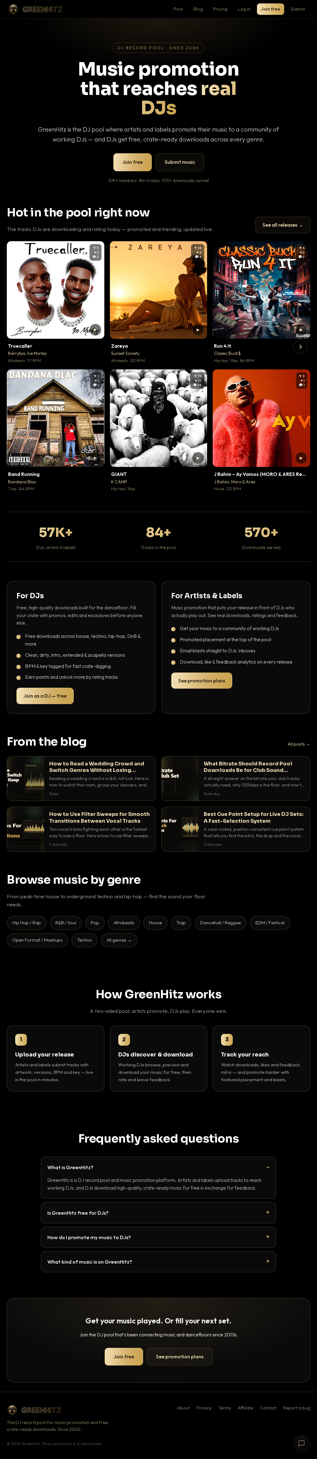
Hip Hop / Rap (26, 922)
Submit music (180, 162)
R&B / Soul (65, 922)
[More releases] (300, 347)
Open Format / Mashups (37, 940)
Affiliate (245, 1408)
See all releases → (283, 225)
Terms (224, 1408)
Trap (181, 922)
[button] (95, 330)
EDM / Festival (269, 922)
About (183, 1408)
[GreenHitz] (35, 9)
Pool (178, 9)
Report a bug (296, 1408)
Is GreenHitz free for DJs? (78, 1212)
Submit (298, 9)
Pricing (220, 9)
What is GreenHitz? (70, 1167)
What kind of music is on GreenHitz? (89, 1261)
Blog (198, 9)
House (155, 922)
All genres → (119, 940)
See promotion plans (201, 680)
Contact (268, 1408)
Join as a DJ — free (45, 696)
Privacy (204, 1408)
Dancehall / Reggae (220, 922)
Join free (270, 9)
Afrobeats (124, 922)
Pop (95, 922)
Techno (84, 940)
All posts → (299, 744)
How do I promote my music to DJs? (89, 1237)
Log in (244, 9)
